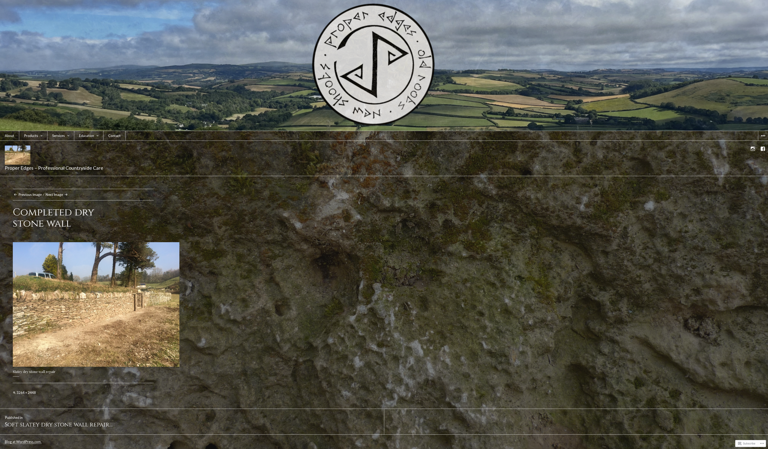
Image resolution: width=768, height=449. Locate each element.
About (9, 136)
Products (31, 136)
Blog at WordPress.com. (23, 442)
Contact (114, 136)
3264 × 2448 (26, 393)
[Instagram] (753, 149)
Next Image (54, 194)
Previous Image (30, 194)
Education (86, 136)
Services (58, 136)
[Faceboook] (763, 149)
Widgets (763, 140)
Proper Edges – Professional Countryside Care (54, 168)
